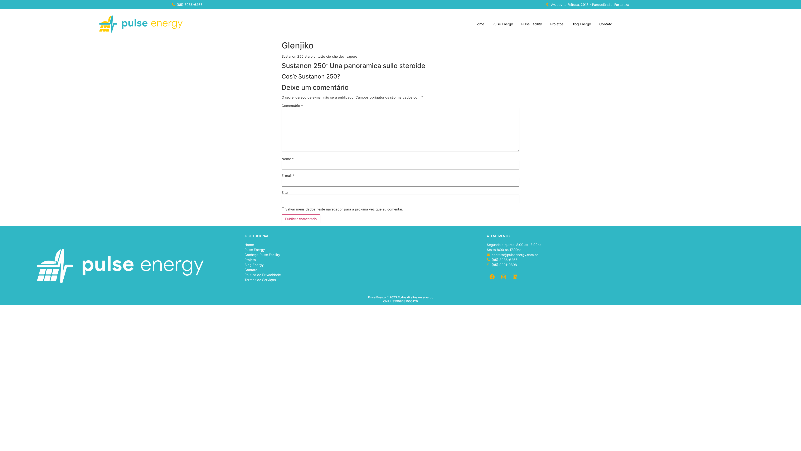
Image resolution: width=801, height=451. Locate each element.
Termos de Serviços (260, 280)
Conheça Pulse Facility (262, 255)
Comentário (292, 105)
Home (479, 24)
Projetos (556, 24)
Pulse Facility (531, 24)
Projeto (250, 260)
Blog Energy (581, 24)
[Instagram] (503, 276)
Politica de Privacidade (263, 275)
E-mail (288, 175)
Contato (605, 24)
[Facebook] (492, 276)
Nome (288, 159)
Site (285, 192)
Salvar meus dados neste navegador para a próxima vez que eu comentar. (344, 209)
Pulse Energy (502, 24)
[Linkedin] (515, 276)
